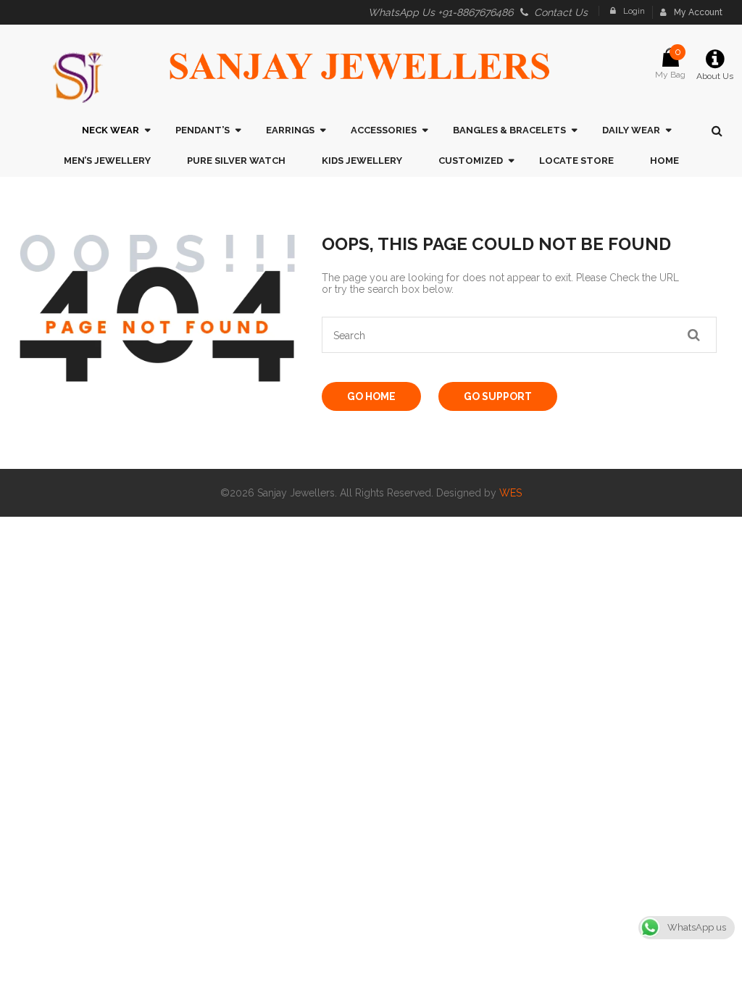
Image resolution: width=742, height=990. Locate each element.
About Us (714, 76)
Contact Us (561, 12)
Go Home (371, 396)
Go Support (498, 396)
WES (510, 493)
